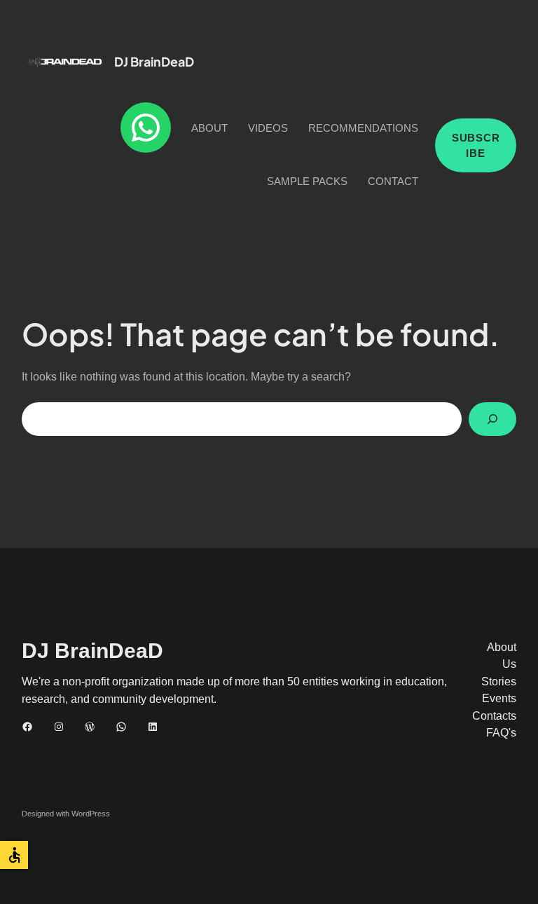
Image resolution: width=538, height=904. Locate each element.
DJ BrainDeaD (154, 61)
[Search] (492, 419)
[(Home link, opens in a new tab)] (64, 61)
